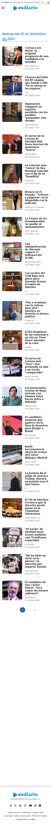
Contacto (35, 813)
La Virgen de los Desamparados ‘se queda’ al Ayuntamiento (36, 222)
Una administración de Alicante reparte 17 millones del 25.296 (35, 250)
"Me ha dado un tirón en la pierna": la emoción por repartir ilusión (35, 561)
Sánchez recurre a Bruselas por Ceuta (25, 2)
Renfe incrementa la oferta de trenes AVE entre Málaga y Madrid (36, 452)
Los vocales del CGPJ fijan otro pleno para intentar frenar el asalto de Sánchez (35, 280)
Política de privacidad (22, 816)
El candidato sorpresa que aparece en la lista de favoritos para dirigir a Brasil (36, 424)
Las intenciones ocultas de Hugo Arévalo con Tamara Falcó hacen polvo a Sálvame (35, 394)
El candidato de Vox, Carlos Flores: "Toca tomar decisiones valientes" (36, 587)
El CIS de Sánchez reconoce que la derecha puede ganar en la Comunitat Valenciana (36, 506)
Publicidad (26, 813)
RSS (41, 813)
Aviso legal (8, 816)
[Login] (48, 2)
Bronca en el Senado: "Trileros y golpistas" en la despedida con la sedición (36, 197)
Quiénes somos (14, 813)
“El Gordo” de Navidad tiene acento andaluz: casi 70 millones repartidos (35, 534)
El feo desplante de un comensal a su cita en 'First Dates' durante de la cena (36, 337)
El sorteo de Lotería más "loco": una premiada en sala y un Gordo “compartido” (36, 365)
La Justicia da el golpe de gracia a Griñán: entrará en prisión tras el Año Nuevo (36, 478)
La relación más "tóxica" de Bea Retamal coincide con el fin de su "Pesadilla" (36, 170)
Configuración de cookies (26, 819)
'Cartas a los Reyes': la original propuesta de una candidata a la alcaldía (37, 54)
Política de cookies (39, 816)
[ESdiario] (25, 8)
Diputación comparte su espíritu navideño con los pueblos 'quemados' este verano (36, 112)
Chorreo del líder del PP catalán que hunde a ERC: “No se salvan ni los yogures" (36, 82)
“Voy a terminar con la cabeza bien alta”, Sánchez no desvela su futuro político (37, 309)
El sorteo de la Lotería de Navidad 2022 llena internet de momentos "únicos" (36, 142)
